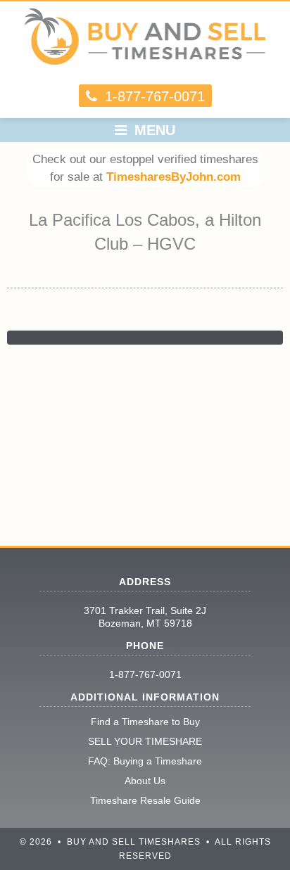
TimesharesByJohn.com (173, 177)
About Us (145, 780)
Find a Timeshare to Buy (145, 721)
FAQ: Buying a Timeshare (145, 761)
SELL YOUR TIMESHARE (145, 741)
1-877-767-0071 (145, 674)
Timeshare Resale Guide (145, 800)
